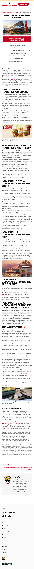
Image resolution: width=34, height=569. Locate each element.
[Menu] (31, 4)
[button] (17, 39)
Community (5, 532)
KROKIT (4, 538)
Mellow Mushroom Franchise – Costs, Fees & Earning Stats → (18, 468)
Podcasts (5, 529)
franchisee (4, 294)
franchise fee (14, 243)
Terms (4, 552)
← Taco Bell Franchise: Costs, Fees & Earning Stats (15, 465)
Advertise (4, 544)
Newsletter (5, 526)
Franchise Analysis (6, 12)
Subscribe (23, 4)
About (4, 549)
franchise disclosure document (10, 423)
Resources (5, 535)
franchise (13, 79)
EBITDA (25, 374)
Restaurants (15, 12)
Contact (4, 546)
